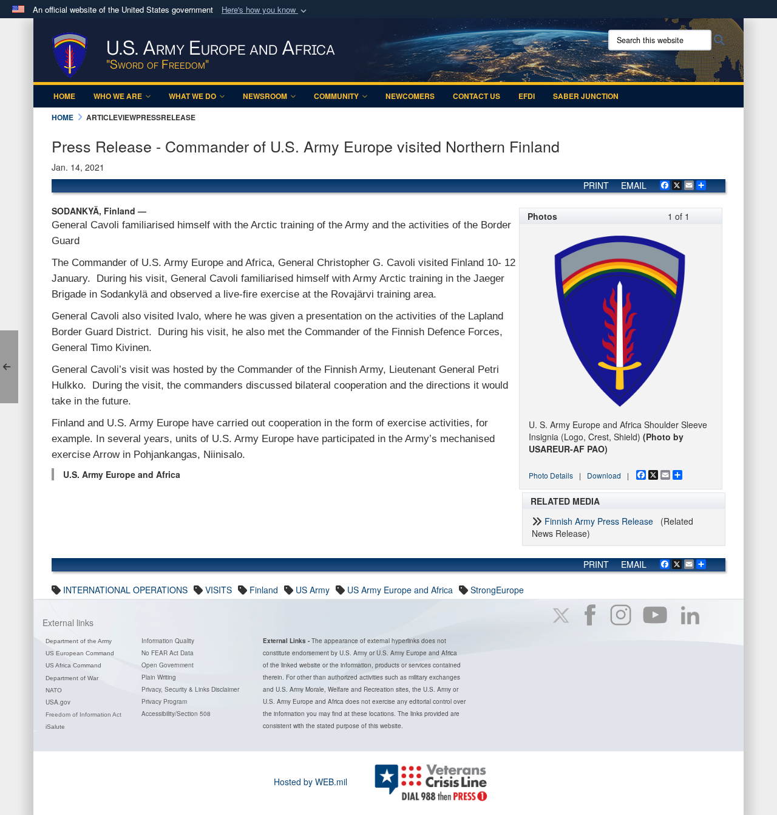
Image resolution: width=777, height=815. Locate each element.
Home (64, 95)
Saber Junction (586, 95)
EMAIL (633, 185)
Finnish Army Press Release (599, 521)
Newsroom (265, 95)
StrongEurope (497, 590)
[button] (265, 10)
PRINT (596, 185)
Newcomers (410, 95)
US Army (313, 590)
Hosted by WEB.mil (310, 782)
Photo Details (551, 475)
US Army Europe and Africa (400, 590)
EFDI (526, 95)
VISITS (218, 590)
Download (604, 475)
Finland (263, 590)
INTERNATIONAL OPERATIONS (125, 590)
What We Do (192, 95)
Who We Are (117, 95)
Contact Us (476, 95)
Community (336, 95)
